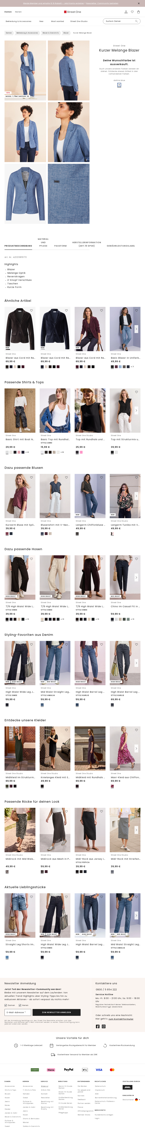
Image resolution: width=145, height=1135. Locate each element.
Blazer (66, 33)
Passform (60, 245)
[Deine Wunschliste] (132, 12)
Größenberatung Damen (66, 1098)
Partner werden (84, 1103)
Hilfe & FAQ (45, 1090)
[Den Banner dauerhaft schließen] (138, 3)
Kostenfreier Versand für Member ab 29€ (78, 1054)
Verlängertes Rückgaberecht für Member (76, 1045)
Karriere (81, 1096)
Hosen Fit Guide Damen (65, 1093)
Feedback (82, 1099)
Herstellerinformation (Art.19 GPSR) (86, 244)
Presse (80, 1107)
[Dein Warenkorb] (138, 12)
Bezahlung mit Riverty (47, 1108)
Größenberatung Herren (66, 1108)
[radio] (119, 85)
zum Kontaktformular (121, 1019)
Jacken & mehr (11, 1113)
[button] (33, 21)
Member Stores (84, 1115)
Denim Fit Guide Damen (65, 1087)
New (41, 21)
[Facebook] (98, 1026)
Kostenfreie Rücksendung (122, 1045)
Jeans (7, 1101)
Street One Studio (79, 21)
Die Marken (82, 1086)
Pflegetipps (63, 1113)
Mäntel (26, 1122)
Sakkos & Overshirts (31, 1126)
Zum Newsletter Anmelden (56, 1012)
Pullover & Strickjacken (10, 1122)
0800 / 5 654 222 (106, 989)
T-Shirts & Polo (29, 1090)
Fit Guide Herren (65, 1103)
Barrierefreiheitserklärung (106, 1098)
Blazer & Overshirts (51, 33)
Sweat (7, 1126)
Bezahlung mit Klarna (47, 1102)
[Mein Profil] (126, 12)
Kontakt (44, 1094)
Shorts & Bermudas (31, 1119)
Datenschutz (100, 1086)
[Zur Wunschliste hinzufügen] (31, 310)
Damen (8, 12)
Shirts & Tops (10, 1090)
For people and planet (84, 1091)
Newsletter (45, 1098)
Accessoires (10, 1086)
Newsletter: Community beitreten (102, 3)
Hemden (26, 1094)
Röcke (7, 1105)
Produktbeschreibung (18, 245)
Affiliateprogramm (86, 1111)
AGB (96, 1094)
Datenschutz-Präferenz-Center (105, 1102)
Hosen (7, 1098)
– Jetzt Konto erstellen (53, 3)
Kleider (7, 1109)
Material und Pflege (43, 242)
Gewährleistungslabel (121, 245)
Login (97, 1118)
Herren (18, 12)
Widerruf (44, 1086)
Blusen (7, 1094)
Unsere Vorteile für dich (72, 1037)
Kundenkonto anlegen (104, 1115)
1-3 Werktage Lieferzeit (31, 1045)
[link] (72, 12)
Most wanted (57, 21)
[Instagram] (104, 1026)
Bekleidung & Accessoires (18, 21)
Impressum (100, 1090)
